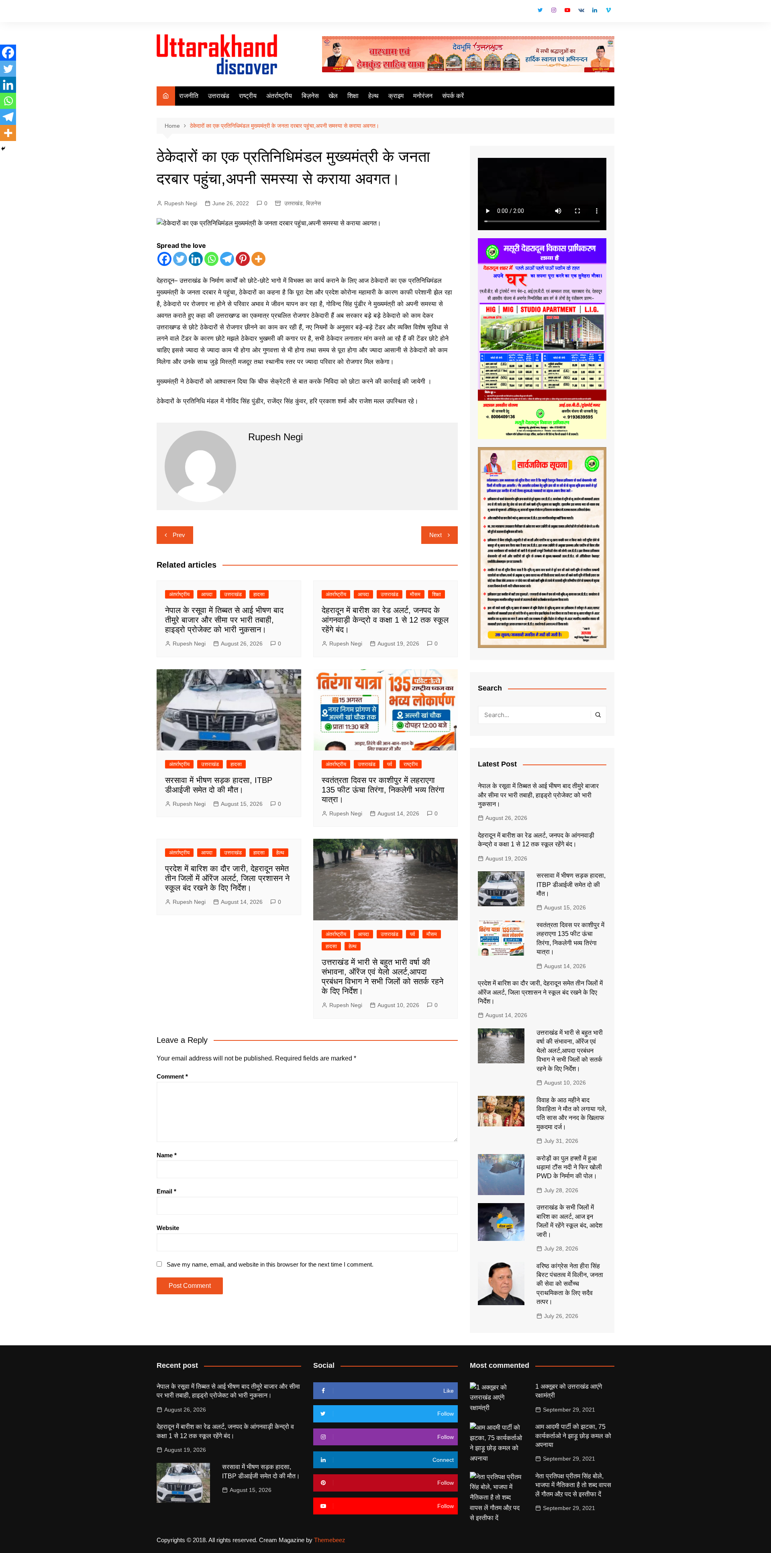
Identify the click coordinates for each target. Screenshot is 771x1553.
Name (167, 1155)
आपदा (206, 594)
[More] (258, 259)
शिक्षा (353, 95)
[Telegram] (227, 259)
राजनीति (188, 95)
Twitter (540, 10)
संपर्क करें (453, 95)
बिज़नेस (310, 95)
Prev (179, 534)
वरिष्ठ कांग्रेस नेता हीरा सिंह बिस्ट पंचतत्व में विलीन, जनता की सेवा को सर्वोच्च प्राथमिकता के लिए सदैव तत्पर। (569, 1284)
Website (168, 1227)
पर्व (389, 764)
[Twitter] (180, 259)
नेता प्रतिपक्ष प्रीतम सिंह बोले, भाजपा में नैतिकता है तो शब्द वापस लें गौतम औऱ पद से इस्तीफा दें (573, 1485)
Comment (172, 1076)
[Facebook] (164, 259)
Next (435, 534)
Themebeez (329, 1540)
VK (581, 10)
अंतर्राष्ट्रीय (279, 95)
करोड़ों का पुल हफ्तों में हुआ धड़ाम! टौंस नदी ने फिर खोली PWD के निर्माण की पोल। (569, 1167)
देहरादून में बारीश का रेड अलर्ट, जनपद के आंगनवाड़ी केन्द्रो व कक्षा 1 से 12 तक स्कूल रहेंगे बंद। (385, 620)
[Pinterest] (243, 259)
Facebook (526, 12)
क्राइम (396, 95)
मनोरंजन (422, 95)
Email (166, 1191)
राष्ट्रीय (248, 95)
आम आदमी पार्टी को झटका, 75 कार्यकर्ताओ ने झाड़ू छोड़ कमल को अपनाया (573, 1435)
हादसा (259, 594)
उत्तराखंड (218, 95)
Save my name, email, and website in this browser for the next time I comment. (270, 1264)
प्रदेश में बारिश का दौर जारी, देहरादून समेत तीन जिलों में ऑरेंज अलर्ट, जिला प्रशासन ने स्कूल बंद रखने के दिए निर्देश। (227, 878)
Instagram (554, 10)
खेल (333, 95)
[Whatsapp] (211, 259)
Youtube (567, 10)
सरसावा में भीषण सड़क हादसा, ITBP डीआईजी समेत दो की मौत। (571, 884)
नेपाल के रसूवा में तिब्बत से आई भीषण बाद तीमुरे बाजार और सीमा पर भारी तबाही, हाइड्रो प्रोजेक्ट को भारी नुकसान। (224, 620)
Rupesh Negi (180, 203)
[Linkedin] (196, 259)
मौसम (415, 594)
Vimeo (608, 10)
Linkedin (595, 10)
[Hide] (3, 148)
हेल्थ (373, 95)
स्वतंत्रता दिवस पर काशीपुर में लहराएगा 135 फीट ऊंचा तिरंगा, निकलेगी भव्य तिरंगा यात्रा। (383, 790)
